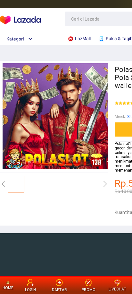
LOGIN (30, 290)
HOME (8, 288)
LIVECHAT (118, 289)
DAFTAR (59, 290)
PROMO (88, 290)
